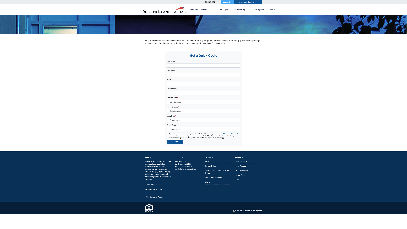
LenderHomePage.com (253, 211)
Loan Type (171, 116)
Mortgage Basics (242, 171)
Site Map (208, 182)
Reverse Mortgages (241, 10)
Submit (175, 142)
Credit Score (172, 125)
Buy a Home (193, 10)
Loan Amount (172, 98)
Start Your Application (248, 2)
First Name (171, 61)
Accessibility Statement (214, 178)
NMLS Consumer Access (154, 197)
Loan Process (241, 166)
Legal (207, 161)
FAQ (237, 180)
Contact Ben (227, 2)
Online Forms (240, 175)
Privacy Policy (235, 134)
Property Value (173, 107)
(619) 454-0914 (213, 2)
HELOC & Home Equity (220, 10)
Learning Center (259, 10)
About (272, 10)
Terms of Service (223, 134)
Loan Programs (241, 161)
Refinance (204, 10)
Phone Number (173, 89)
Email (169, 80)
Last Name (171, 70)
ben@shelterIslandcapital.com (186, 169)
